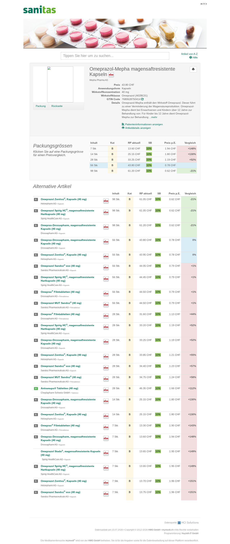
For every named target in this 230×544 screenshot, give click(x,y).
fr (204, 4)
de (202, 4)
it (206, 4)
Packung (41, 106)
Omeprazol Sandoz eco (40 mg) (60, 265)
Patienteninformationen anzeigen (144, 124)
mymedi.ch (167, 530)
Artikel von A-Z (189, 53)
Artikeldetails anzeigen (138, 127)
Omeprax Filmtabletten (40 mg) (60, 291)
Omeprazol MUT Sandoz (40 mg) (61, 303)
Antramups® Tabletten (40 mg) (59, 388)
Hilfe (195, 57)
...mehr (153, 117)
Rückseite (57, 106)
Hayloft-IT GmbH (190, 533)
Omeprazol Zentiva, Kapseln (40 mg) (64, 199)
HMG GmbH (154, 530)
